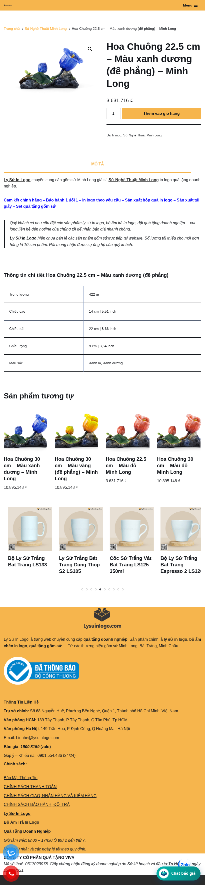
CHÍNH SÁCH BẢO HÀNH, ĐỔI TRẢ (37, 804)
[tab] (97, 165)
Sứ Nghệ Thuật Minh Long (46, 29)
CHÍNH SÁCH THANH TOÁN (30, 787)
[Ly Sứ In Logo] (9, 5)
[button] (90, 49)
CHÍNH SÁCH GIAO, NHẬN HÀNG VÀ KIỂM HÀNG (50, 796)
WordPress (45, 880)
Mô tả (97, 164)
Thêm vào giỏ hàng (161, 113)
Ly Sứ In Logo (17, 180)
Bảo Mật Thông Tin (21, 778)
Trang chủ (12, 29)
